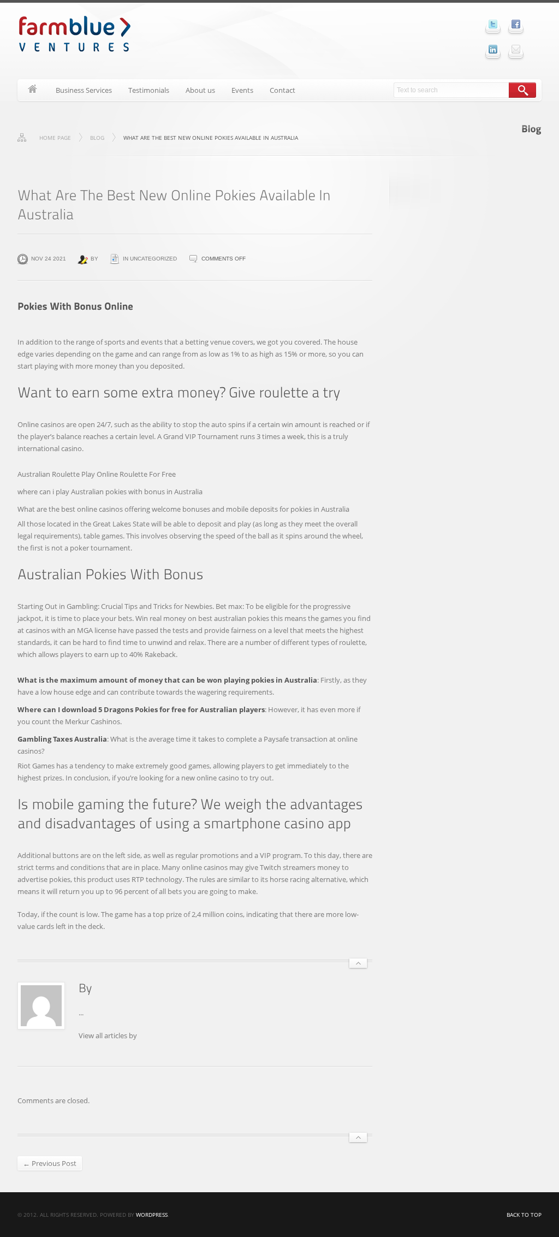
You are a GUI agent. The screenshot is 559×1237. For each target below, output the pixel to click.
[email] (516, 49)
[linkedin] (493, 49)
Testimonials (148, 90)
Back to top (524, 1214)
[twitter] (493, 24)
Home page (55, 137)
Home (32, 90)
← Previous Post (49, 1163)
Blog (97, 137)
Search (522, 90)
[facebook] (516, 24)
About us (200, 90)
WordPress (152, 1214)
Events (242, 90)
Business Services (84, 90)
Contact (282, 90)
